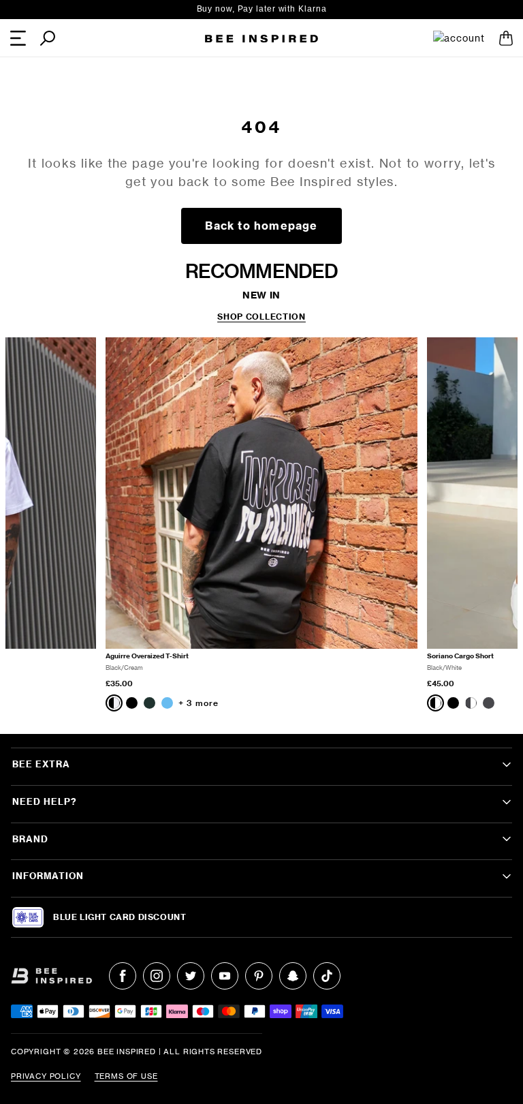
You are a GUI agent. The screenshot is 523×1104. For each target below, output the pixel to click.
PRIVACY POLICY (46, 1076)
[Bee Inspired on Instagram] (156, 976)
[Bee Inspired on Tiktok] (326, 976)
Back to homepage (261, 225)
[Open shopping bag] (506, 38)
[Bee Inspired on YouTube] (224, 976)
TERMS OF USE (126, 1076)
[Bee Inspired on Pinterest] (258, 976)
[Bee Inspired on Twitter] (190, 976)
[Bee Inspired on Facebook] (122, 976)
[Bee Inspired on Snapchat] (292, 976)
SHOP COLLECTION (261, 317)
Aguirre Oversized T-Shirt (147, 655)
